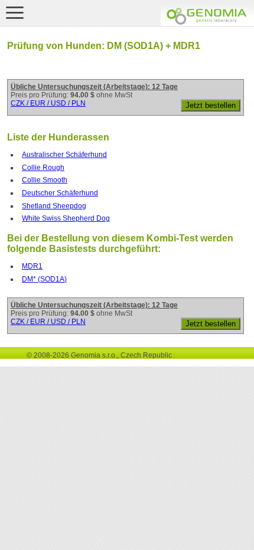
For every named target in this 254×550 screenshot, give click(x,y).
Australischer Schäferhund (64, 154)
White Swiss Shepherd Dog (66, 218)
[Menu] (15, 12)
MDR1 (32, 266)
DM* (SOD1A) (44, 279)
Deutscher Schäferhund (60, 193)
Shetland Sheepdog (54, 206)
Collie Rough (43, 167)
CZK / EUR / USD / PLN (48, 103)
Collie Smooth (44, 180)
